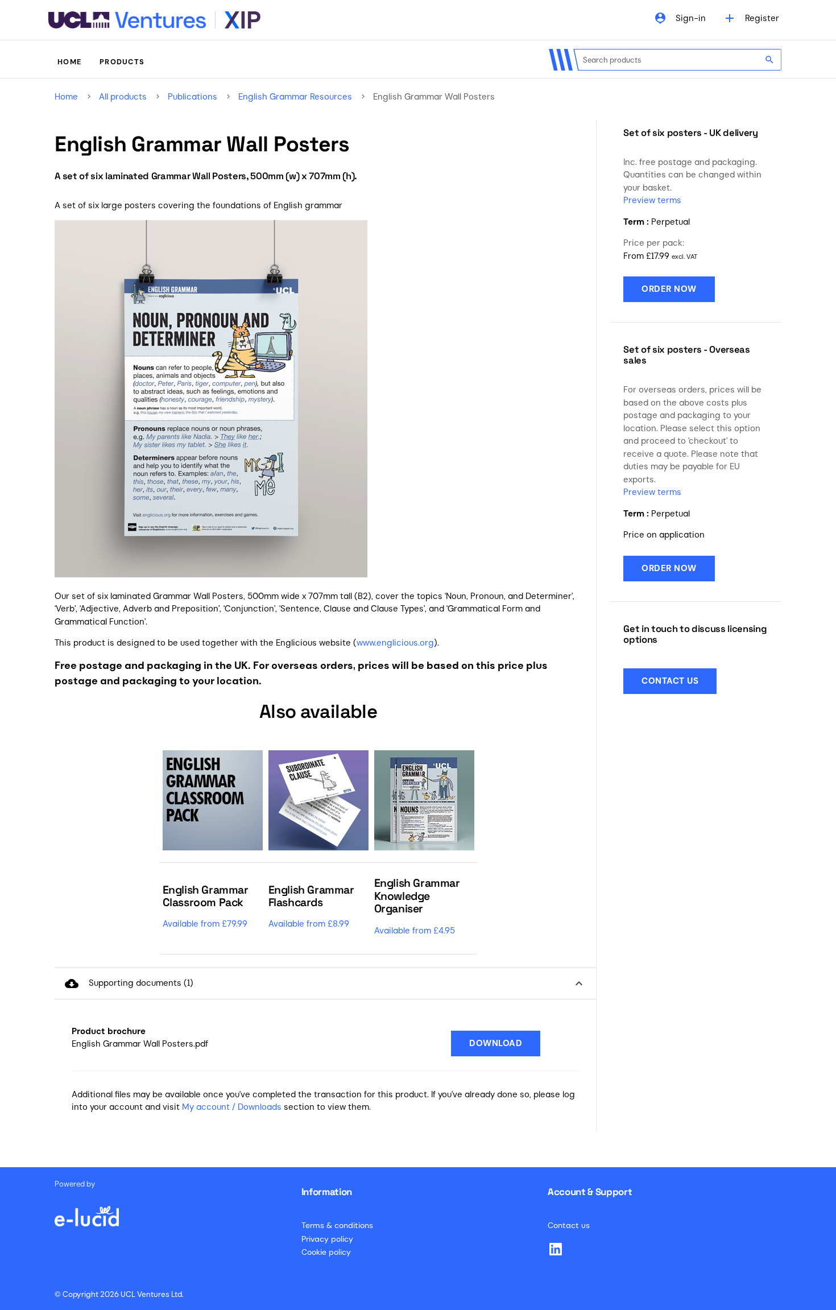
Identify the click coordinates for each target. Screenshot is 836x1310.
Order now (669, 289)
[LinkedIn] (556, 1249)
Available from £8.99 (308, 923)
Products (122, 62)
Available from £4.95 (414, 930)
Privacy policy (327, 1239)
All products (123, 96)
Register (751, 18)
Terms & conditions (337, 1225)
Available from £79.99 (205, 923)
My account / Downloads (232, 1107)
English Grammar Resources (295, 96)
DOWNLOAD (495, 1043)
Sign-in (679, 18)
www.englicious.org (395, 642)
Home (69, 62)
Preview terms (652, 200)
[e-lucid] (86, 1210)
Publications (192, 96)
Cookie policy (326, 1252)
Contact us (670, 680)
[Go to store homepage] (154, 20)
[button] (325, 983)
